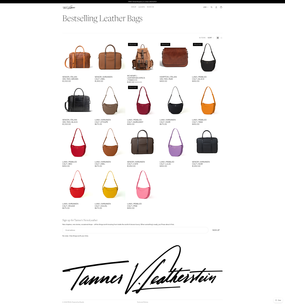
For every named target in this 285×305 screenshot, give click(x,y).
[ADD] (90, 69)
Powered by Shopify (78, 302)
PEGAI (69, 302)
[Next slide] (89, 57)
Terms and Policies (142, 302)
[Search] (211, 7)
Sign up (216, 230)
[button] (211, 37)
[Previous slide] (65, 57)
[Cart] (221, 7)
